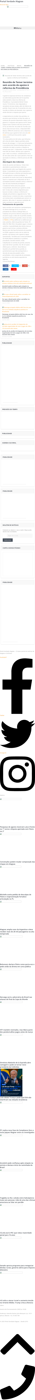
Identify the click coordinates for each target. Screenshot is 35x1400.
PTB (11, 220)
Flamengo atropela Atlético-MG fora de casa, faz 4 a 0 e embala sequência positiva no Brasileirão (17, 315)
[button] (17, 28)
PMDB (6, 220)
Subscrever (7, 540)
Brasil (6, 91)
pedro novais (13, 90)
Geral (9, 91)
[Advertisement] (17, 47)
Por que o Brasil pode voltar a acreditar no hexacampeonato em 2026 (16, 300)
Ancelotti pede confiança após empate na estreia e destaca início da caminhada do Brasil (17, 287)
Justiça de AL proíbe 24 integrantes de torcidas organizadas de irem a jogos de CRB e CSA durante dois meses (17, 332)
